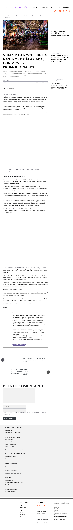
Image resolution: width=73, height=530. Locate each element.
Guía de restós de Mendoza (11, 489)
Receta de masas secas (11, 470)
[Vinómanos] (9, 3)
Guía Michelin (8, 484)
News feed (57, 507)
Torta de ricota (8, 458)
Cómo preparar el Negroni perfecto (13, 432)
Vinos (8, 7)
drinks (21, 516)
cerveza (22, 512)
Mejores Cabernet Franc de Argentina (14, 450)
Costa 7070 (8, 435)
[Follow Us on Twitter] (37, 506)
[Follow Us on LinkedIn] (44, 506)
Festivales (9, 15)
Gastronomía (21, 7)
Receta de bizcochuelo (10, 456)
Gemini (13, 304)
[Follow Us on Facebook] (42, 506)
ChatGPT (5, 304)
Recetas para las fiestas (43, 522)
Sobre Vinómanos (58, 508)
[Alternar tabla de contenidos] (4, 93)
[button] (55, 11)
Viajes (34, 7)
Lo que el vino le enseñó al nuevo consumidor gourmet (60, 33)
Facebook (27, 304)
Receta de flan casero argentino (13, 473)
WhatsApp (32, 304)
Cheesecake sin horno (10, 461)
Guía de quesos (9, 487)
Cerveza (45, 7)
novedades (22, 514)
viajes (21, 510)
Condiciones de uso (59, 511)
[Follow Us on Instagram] (40, 506)
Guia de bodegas (9, 480)
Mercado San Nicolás (11, 208)
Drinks (66, 7)
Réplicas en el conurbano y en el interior (12, 96)
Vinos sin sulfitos (9, 441)
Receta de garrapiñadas (11, 463)
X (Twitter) (17, 304)
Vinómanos (6, 80)
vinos (21, 505)
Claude (9, 304)
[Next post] (48, 372)
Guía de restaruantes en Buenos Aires (14, 482)
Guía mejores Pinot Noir (11, 494)
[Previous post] (3, 360)
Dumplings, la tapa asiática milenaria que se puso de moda (34, 360)
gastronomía (23, 507)
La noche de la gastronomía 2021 (12, 94)
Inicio (4, 15)
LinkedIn (22, 304)
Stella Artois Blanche (10, 446)
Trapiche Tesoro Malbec (10, 444)
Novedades (55, 7)
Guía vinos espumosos (10, 491)
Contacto (56, 510)
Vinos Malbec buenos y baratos (12, 437)
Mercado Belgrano (10, 200)
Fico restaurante (9, 439)
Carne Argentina (9, 430)
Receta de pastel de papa (11, 466)
